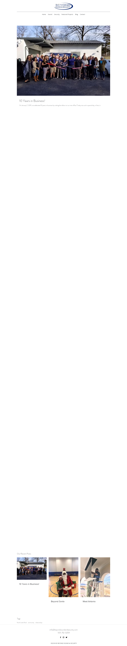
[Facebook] (61, 637)
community (31, 623)
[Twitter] (66, 637)
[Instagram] (63, 637)
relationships (38, 623)
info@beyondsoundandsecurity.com (64, 629)
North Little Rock (22, 623)
